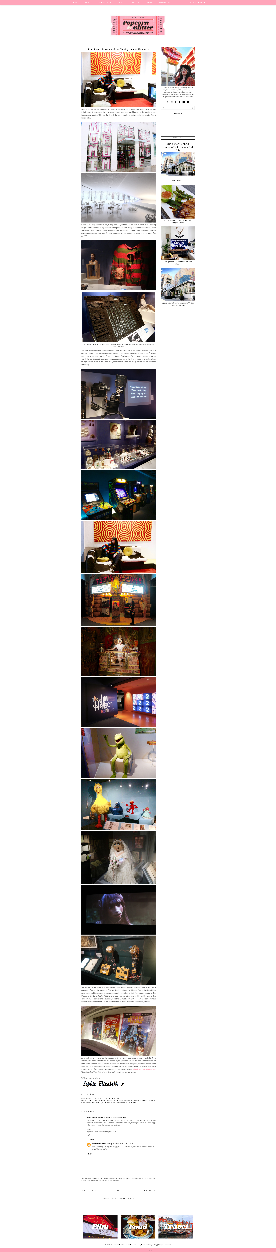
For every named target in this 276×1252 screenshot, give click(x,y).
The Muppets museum (131, 1102)
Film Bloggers (134, 1100)
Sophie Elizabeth (98, 1144)
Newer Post (90, 1190)
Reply (88, 1135)
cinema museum (92, 1100)
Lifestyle (134, 2)
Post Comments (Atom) (123, 1198)
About (88, 2)
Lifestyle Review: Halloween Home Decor (178, 262)
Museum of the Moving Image (91, 1102)
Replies (91, 1140)
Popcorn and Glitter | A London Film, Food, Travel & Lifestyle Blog (134, 1245)
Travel (148, 2)
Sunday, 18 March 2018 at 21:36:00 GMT (112, 1117)
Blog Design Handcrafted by (138, 1250)
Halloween (164, 2)
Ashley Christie (92, 1117)
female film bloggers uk (106, 1100)
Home (76, 2)
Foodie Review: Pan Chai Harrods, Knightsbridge (178, 221)
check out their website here (144, 1069)
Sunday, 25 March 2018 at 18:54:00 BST (121, 1144)
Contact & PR (105, 2)
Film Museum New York (147, 1100)
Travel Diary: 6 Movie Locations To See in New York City (177, 147)
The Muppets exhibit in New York (113, 1102)
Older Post (147, 1190)
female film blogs (122, 1100)
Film (120, 2)
